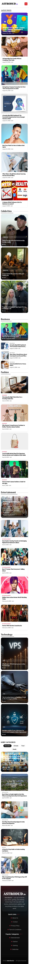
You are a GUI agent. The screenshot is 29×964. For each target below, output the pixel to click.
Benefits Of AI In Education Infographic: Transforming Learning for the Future (14, 758)
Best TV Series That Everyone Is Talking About (13, 570)
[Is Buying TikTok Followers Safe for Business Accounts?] (14, 190)
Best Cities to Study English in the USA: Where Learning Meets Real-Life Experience (14, 795)
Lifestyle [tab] (16, 745)
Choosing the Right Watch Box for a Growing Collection (12, 398)
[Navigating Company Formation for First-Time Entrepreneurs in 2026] (14, 75)
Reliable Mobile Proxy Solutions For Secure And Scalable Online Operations (14, 731)
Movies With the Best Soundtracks (12, 625)
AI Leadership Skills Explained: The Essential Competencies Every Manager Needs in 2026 (13, 117)
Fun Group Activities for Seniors (11, 503)
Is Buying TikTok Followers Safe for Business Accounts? (12, 203)
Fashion (15, 941)
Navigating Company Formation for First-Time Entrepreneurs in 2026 (14, 87)
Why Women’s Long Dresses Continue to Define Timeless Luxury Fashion (13, 426)
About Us (15, 918)
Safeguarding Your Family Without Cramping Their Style (11, 59)
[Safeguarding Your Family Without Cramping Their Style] (14, 47)
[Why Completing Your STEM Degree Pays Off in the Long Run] (14, 865)
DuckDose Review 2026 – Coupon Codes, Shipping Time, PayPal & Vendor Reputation (14, 29)
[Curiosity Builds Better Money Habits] (5, 365)
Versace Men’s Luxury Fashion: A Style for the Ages (13, 482)
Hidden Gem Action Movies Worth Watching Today (14, 598)
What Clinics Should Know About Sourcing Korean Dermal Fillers (13, 174)
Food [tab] (23, 745)
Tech (4, 660)
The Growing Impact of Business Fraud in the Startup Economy (14, 698)
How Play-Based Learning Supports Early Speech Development (13, 822)
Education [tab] (7, 745)
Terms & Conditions (15, 929)
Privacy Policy (15, 926)
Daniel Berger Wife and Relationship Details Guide (13, 241)
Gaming (15, 945)
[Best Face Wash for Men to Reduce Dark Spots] (14, 134)
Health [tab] (14, 749)
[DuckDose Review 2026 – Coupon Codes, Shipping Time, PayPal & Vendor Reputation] (14, 24)
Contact (15, 922)
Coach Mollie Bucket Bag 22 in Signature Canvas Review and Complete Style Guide (14, 454)
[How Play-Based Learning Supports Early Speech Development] (14, 809)
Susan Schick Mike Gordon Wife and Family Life (13, 274)
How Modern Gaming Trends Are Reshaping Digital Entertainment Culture (14, 541)
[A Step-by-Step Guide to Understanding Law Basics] (14, 837)
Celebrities (5, 237)
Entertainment (15, 938)
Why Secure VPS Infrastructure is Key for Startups (13, 665)
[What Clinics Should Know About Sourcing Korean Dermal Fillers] (14, 162)
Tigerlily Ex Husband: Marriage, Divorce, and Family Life (14, 308)
